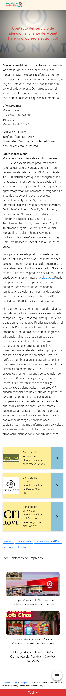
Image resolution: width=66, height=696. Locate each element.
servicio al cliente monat (15, 547)
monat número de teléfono (48, 541)
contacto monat (24, 541)
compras (8, 541)
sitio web (47, 277)
